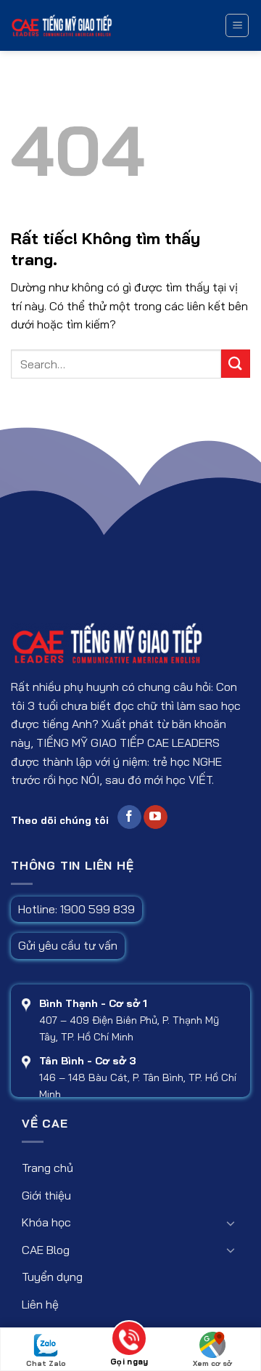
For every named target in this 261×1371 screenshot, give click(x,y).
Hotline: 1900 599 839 (76, 909)
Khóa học (46, 1222)
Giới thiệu (46, 1195)
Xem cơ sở (212, 1363)
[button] (237, 25)
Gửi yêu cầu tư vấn (67, 945)
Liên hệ (40, 1304)
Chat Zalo (46, 1363)
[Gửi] (235, 363)
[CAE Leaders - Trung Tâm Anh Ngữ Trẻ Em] (111, 25)
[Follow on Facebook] (129, 817)
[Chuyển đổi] (230, 1223)
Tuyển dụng (52, 1276)
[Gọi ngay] (129, 1341)
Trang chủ (47, 1167)
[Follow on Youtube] (155, 817)
